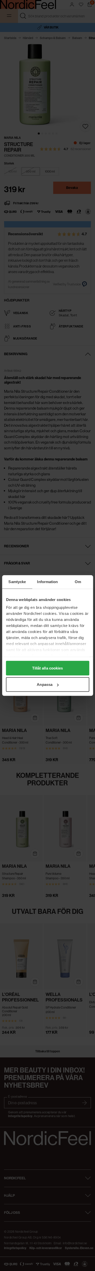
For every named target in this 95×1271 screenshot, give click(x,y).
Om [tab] (78, 582)
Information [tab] (47, 582)
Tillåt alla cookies (47, 668)
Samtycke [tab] (17, 582)
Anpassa (44, 684)
